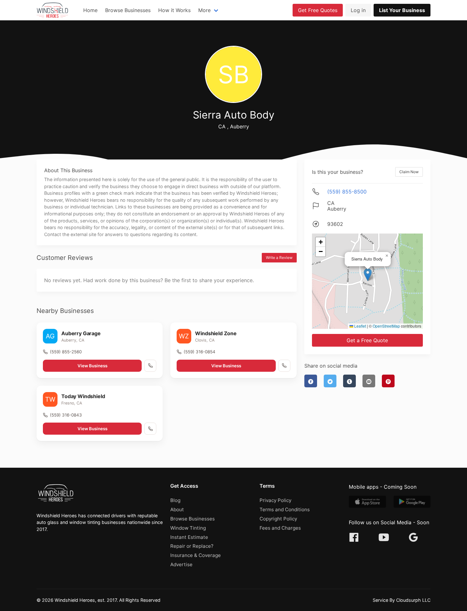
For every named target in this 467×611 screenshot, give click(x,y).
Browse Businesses (128, 10)
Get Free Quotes (317, 10)
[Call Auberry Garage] (150, 366)
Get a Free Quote (367, 340)
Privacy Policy (275, 500)
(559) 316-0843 (66, 415)
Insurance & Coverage (195, 555)
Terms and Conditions (285, 509)
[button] (368, 274)
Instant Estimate (189, 537)
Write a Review (279, 257)
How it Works (174, 10)
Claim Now (409, 171)
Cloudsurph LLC (413, 600)
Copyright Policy (278, 519)
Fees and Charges (280, 528)
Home (90, 10)
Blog (175, 500)
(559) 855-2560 (66, 351)
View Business (92, 365)
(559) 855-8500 (347, 191)
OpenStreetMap (386, 326)
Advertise (181, 564)
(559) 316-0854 (199, 351)
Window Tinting (188, 528)
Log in (358, 10)
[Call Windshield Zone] (284, 366)
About (177, 509)
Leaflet (359, 326)
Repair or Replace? (191, 546)
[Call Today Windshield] (150, 429)
